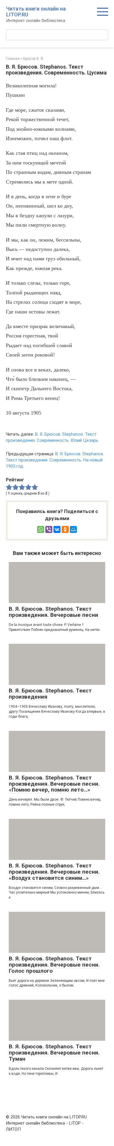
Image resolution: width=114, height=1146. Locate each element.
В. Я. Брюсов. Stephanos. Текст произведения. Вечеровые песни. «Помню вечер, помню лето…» (54, 783)
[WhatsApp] (40, 529)
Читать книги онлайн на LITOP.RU (36, 12)
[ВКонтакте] (57, 529)
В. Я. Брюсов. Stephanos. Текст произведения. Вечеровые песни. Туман (54, 1052)
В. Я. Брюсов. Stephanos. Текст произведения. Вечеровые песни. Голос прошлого (54, 964)
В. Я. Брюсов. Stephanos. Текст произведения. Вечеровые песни (53, 611)
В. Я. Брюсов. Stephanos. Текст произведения (50, 693)
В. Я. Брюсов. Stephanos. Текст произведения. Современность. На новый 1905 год (55, 460)
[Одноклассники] (65, 529)
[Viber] (48, 529)
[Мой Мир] (73, 529)
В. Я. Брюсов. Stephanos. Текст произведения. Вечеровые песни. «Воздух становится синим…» (54, 871)
